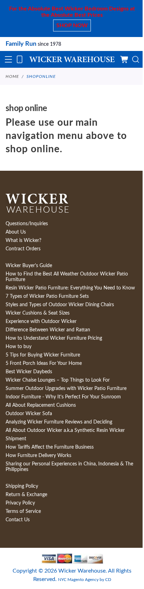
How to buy (18, 346)
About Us (16, 232)
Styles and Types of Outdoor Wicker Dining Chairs (60, 304)
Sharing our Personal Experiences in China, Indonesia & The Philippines (69, 467)
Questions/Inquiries (27, 223)
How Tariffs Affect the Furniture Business (50, 447)
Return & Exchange (26, 494)
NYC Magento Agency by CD (84, 579)
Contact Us (18, 519)
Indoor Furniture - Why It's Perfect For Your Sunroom (63, 397)
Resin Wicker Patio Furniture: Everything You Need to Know (70, 288)
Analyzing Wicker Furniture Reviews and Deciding (59, 422)
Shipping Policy (22, 486)
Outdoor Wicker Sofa (29, 413)
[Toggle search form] (135, 59)
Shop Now (72, 25)
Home (12, 76)
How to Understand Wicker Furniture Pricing (54, 338)
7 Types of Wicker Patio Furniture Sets (47, 296)
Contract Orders (23, 248)
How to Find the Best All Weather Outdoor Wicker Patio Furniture (67, 277)
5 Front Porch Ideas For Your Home (44, 363)
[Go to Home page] (72, 59)
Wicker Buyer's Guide (29, 265)
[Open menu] (8, 59)
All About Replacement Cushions (41, 405)
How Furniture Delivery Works (38, 455)
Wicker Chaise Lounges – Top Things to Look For (58, 380)
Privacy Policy (20, 503)
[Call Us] (19, 59)
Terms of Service (23, 511)
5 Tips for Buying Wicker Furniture (43, 355)
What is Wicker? (23, 240)
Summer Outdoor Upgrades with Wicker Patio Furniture (66, 388)
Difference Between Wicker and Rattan (48, 329)
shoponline (41, 76)
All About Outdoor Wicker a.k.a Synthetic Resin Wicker (65, 430)
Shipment (16, 438)
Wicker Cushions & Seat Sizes (38, 313)
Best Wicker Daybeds (29, 371)
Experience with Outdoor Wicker (41, 321)
